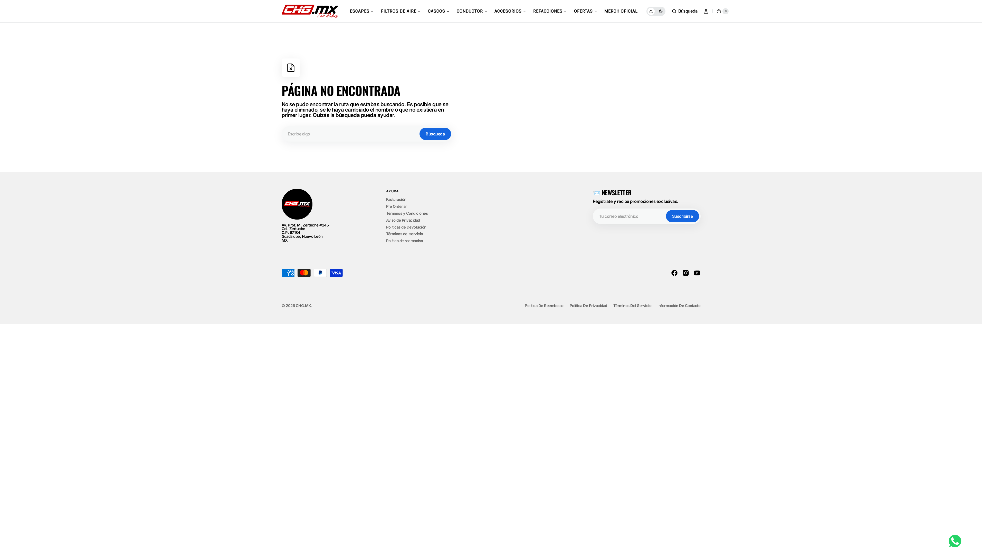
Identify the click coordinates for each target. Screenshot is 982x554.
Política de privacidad (588, 306)
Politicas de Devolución (406, 227)
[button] (685, 11)
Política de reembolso (404, 241)
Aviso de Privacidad (403, 220)
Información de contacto (678, 306)
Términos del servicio (404, 234)
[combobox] (367, 134)
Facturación (396, 200)
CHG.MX (303, 306)
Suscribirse (682, 216)
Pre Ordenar (396, 206)
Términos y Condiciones (407, 213)
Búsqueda (435, 133)
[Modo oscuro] (655, 11)
